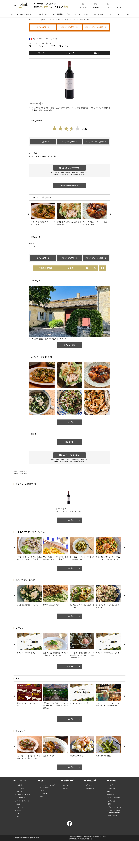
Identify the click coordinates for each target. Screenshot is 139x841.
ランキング (18, 791)
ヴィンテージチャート (73, 14)
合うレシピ (69, 53)
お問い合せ (111, 801)
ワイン (109, 14)
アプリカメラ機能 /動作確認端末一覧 (114, 811)
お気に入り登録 (45, 268)
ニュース (18, 813)
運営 (109, 804)
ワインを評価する (43, 27)
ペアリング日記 (20, 788)
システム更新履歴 (114, 798)
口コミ (96, 53)
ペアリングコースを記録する (96, 27)
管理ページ (89, 785)
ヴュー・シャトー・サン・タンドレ (40, 43)
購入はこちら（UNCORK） (69, 168)
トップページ (112, 785)
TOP (11, 14)
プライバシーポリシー (115, 807)
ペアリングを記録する (69, 27)
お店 (127, 14)
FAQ (109, 791)
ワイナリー (118, 14)
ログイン (65, 785)
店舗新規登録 (89, 788)
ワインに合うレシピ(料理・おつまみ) (48, 786)
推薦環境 (111, 794)
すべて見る (69, 520)
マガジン (87, 14)
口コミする (69, 442)
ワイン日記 (18, 785)
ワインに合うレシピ (42, 14)
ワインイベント (98, 14)
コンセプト (111, 788)
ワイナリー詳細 (69, 345)
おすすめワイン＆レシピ (23, 794)
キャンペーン (19, 810)
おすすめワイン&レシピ (24, 14)
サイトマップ (112, 816)
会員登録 (65, 788)
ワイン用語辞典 (57, 14)
